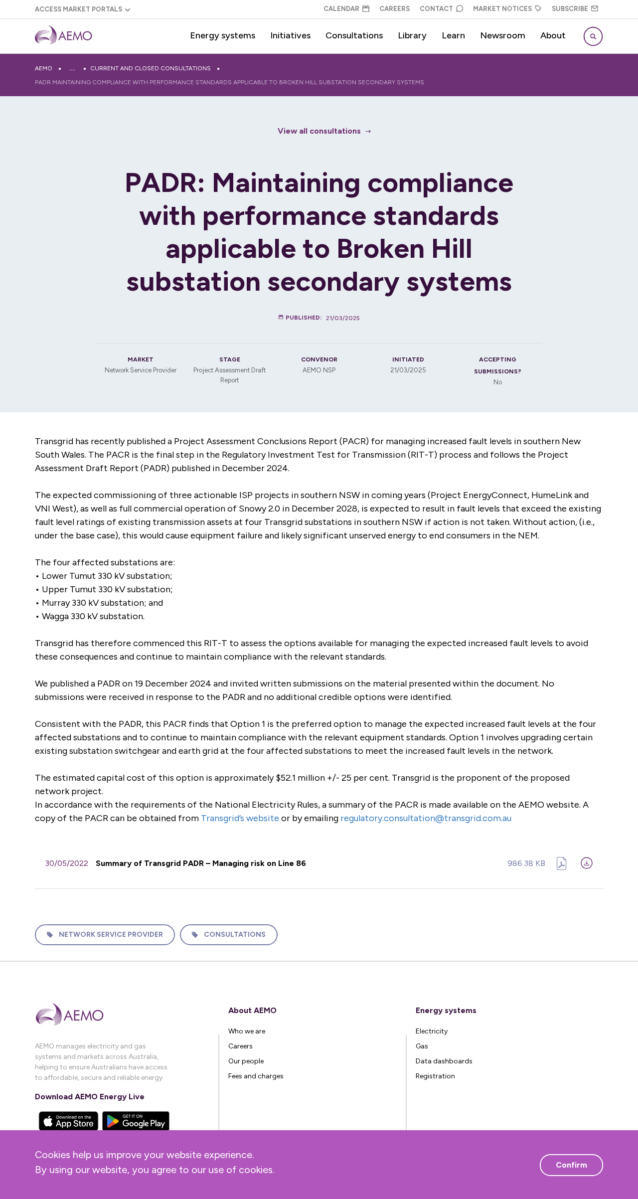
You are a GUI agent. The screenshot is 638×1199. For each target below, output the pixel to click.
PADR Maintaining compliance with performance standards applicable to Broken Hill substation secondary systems (229, 82)
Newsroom (502, 35)
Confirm (571, 1165)
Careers (394, 8)
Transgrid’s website (240, 818)
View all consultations (319, 131)
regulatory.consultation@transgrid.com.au (425, 818)
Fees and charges (256, 1076)
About (553, 35)
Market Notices (502, 8)
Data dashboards (444, 1061)
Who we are (246, 1031)
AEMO (43, 68)
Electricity (432, 1031)
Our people (246, 1061)
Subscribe (570, 8)
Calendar (341, 8)
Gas (422, 1046)
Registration (435, 1076)
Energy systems (222, 35)
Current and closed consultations (150, 68)
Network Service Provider (111, 934)
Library (412, 35)
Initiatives (290, 35)
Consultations (354, 35)
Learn (453, 35)
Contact (436, 8)
